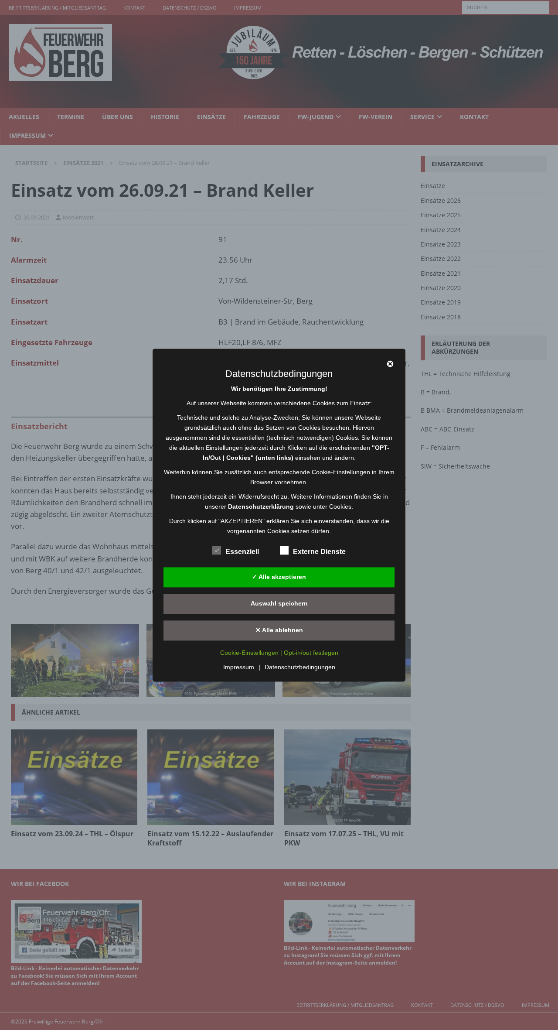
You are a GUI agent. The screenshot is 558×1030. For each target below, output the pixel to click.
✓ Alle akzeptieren (279, 576)
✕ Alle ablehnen (279, 629)
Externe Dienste (319, 551)
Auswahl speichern (279, 603)
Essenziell (242, 551)
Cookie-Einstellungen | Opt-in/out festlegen (279, 652)
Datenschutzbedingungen (300, 667)
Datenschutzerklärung (261, 506)
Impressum (238, 667)
